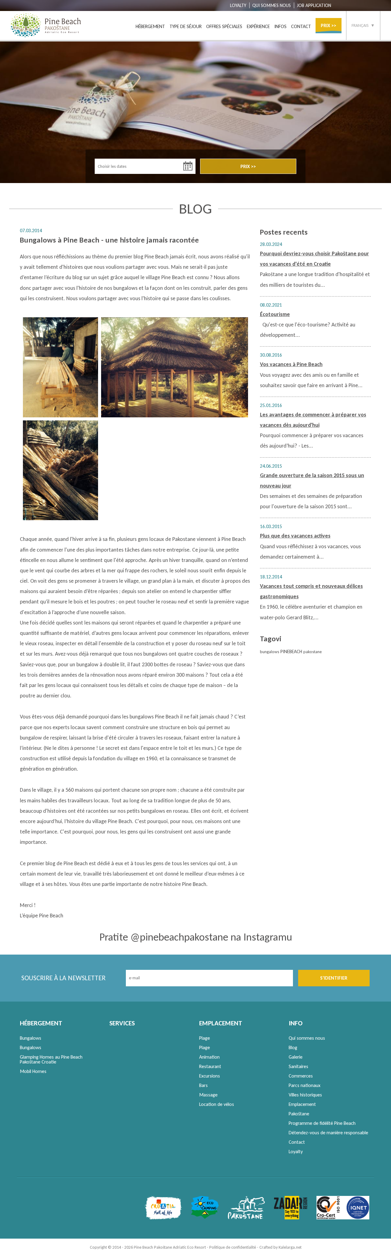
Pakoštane (299, 1114)
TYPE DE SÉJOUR (186, 26)
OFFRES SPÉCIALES (224, 26)
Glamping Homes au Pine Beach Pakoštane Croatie (51, 1059)
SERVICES (122, 1023)
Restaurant (210, 1066)
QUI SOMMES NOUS (271, 5)
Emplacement (302, 1104)
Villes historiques (305, 1095)
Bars (203, 1085)
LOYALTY (238, 5)
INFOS (280, 26)
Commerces (301, 1076)
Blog (293, 1047)
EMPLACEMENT (220, 1023)
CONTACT (301, 26)
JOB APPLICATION (314, 5)
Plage (204, 1038)
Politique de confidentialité (232, 1247)
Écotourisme (275, 314)
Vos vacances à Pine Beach (291, 364)
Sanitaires (298, 1066)
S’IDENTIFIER (333, 978)
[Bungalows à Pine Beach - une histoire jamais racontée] (60, 367)
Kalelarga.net (290, 1247)
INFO (295, 1023)
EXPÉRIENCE (258, 26)
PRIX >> (328, 25)
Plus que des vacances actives (295, 535)
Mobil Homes (33, 1071)
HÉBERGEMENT (150, 26)
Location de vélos (216, 1104)
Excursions (209, 1076)
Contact (297, 1142)
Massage (208, 1095)
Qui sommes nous (307, 1038)
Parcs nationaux (304, 1085)
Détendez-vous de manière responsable (328, 1132)
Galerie (295, 1057)
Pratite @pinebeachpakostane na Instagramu (195, 937)
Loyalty (296, 1151)
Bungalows (30, 1038)
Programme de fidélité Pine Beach (322, 1123)
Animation (209, 1057)
